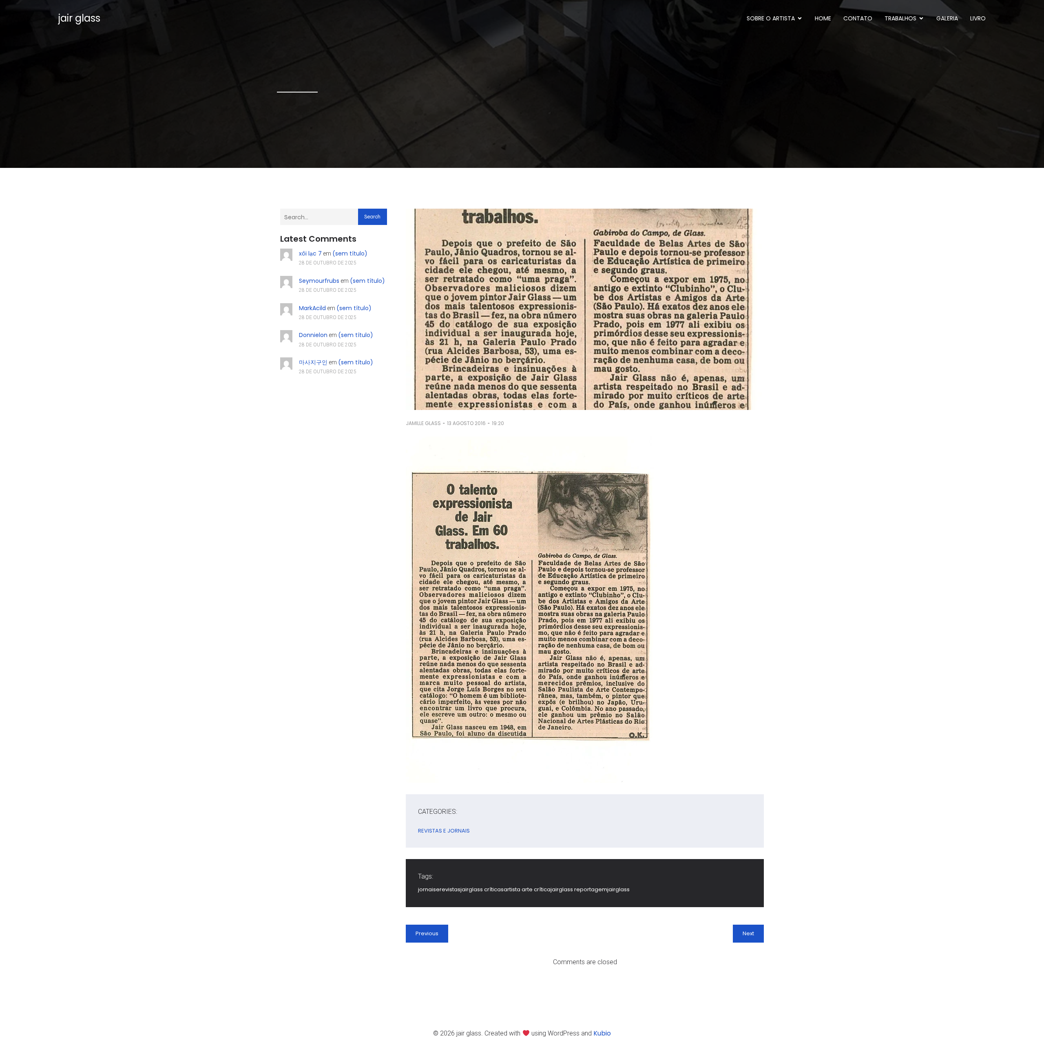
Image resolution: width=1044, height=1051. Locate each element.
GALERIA (947, 18)
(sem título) (349, 253)
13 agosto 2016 (466, 423)
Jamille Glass (423, 423)
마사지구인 (313, 362)
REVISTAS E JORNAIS (444, 831)
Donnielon (313, 335)
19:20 (498, 423)
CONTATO (857, 18)
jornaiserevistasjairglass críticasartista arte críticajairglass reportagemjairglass (524, 889)
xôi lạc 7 (310, 253)
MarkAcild (312, 308)
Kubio (602, 1033)
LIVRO (978, 18)
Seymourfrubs (319, 281)
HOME (823, 18)
